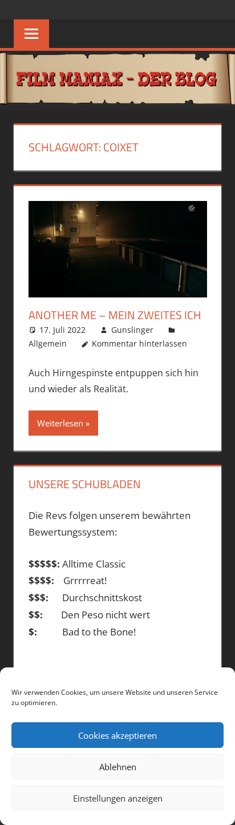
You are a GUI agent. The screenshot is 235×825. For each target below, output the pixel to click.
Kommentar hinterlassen (139, 343)
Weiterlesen (60, 423)
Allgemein (48, 343)
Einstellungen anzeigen (118, 798)
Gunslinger (132, 329)
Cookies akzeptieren (117, 735)
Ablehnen (117, 766)
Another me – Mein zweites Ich (115, 315)
